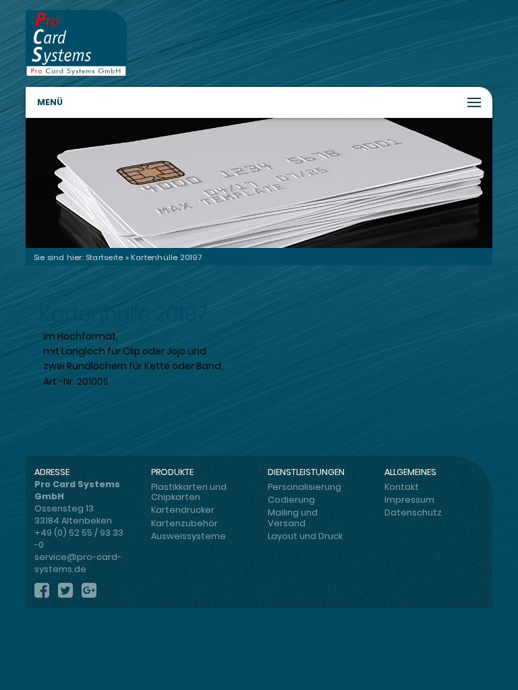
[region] (259, 183)
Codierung (291, 499)
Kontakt (401, 487)
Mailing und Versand (293, 517)
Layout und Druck (305, 536)
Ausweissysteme (188, 536)
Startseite (104, 257)
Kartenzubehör (184, 523)
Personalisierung (304, 487)
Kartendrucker (182, 509)
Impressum (409, 499)
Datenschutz (413, 512)
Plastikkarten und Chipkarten (189, 492)
